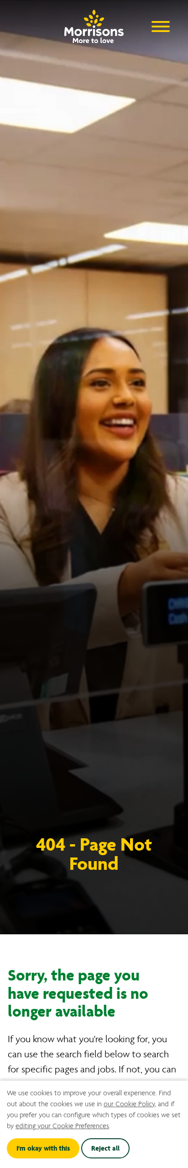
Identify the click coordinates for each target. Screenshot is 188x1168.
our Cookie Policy (129, 1104)
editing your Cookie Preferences (62, 1125)
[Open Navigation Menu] (161, 25)
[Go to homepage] (94, 24)
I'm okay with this (43, 1148)
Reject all (105, 1148)
